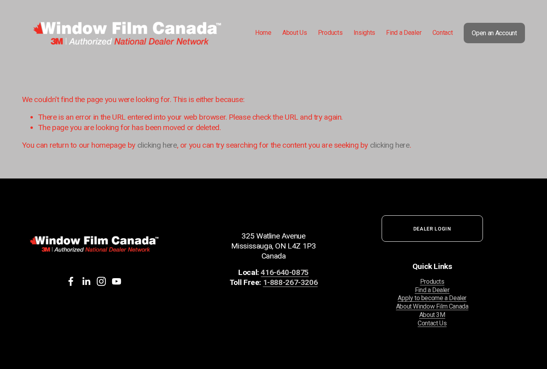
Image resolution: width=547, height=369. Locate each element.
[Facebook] (71, 281)
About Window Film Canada (432, 306)
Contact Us (432, 323)
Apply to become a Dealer (432, 298)
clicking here (157, 145)
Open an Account (494, 33)
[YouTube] (116, 281)
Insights (364, 32)
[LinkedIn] (86, 281)
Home (263, 32)
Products (432, 281)
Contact (442, 32)
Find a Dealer (403, 32)
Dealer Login (432, 229)
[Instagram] (101, 281)
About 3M (432, 315)
